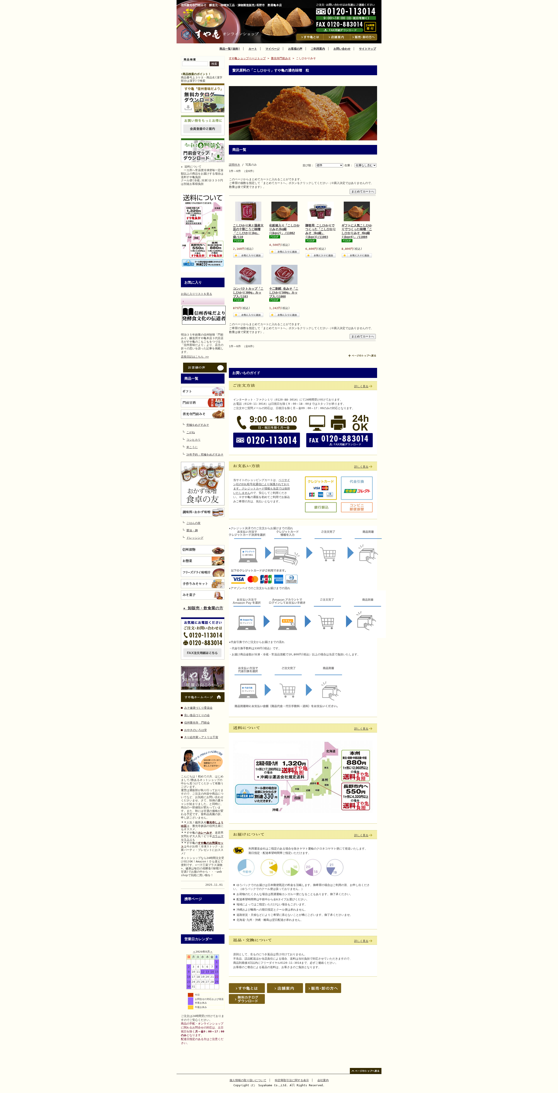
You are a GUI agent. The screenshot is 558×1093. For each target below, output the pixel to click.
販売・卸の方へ (364, 37)
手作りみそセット (203, 583)
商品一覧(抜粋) (229, 48)
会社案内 (323, 1080)
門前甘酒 (203, 402)
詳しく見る (361, 386)
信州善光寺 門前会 (197, 722)
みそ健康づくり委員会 (198, 707)
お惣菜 (203, 561)
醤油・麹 (192, 529)
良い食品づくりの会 (197, 715)
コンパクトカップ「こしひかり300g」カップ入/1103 (248, 292)
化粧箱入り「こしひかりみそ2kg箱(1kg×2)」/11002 (284, 229)
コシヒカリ (193, 439)
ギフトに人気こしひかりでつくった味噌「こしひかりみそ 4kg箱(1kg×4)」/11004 (357, 231)
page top (362, 355)
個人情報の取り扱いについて (248, 1080)
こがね (190, 431)
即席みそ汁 (203, 572)
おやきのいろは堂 (195, 730)
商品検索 (190, 59)
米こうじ (192, 446)
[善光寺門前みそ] (203, 414)
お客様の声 (295, 48)
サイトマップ (367, 48)
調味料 (203, 512)
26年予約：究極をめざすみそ (204, 453)
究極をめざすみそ (197, 424)
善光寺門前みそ (281, 58)
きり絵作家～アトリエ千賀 (201, 737)
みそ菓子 (203, 595)
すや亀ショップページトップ (247, 58)
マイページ (272, 48)
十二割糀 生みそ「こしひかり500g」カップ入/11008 (283, 292)
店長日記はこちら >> (195, 356)
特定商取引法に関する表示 (292, 1080)
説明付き (234, 164)
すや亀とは (309, 37)
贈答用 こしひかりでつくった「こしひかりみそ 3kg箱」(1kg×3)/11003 (320, 231)
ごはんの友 (193, 522)
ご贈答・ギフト (203, 391)
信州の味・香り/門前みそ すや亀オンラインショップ (221, 34)
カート (252, 48)
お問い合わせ (341, 48)
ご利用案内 (318, 48)
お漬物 (203, 549)
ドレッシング (194, 537)
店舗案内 (336, 37)
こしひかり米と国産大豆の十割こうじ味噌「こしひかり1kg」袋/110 (248, 231)
